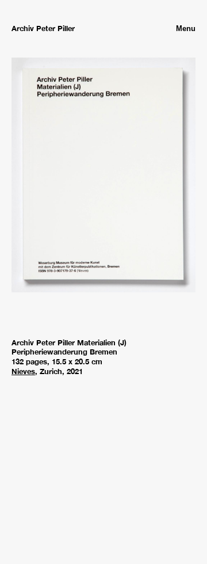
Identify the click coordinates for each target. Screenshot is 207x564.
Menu (185, 28)
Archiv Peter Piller (43, 28)
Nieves (23, 371)
